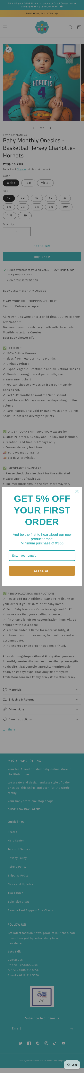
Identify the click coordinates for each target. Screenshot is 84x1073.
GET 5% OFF (42, 571)
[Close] (77, 491)
